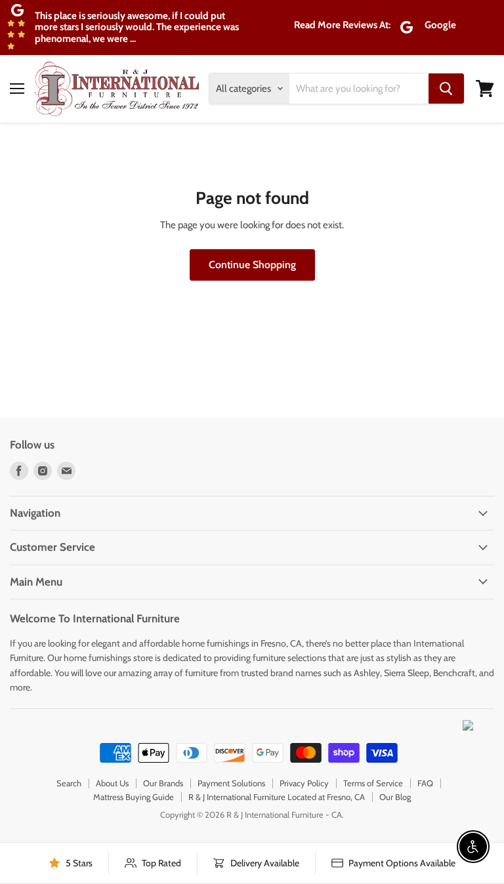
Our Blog (395, 797)
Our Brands (163, 783)
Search (68, 783)
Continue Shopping (252, 264)
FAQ (425, 783)
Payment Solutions (231, 783)
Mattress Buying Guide (133, 797)
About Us (112, 783)
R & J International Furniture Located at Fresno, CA (276, 797)
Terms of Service (373, 783)
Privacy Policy (304, 783)
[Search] (446, 88)
